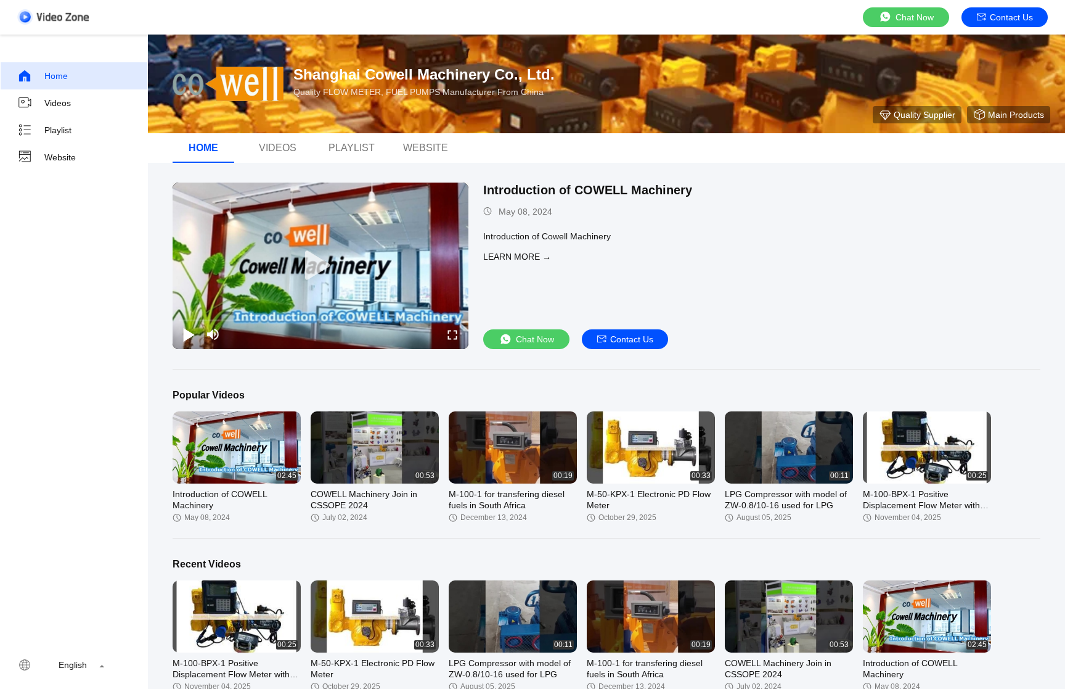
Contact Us (1011, 17)
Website (60, 157)
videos (277, 147)
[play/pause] (188, 334)
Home (56, 76)
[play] (320, 265)
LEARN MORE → (517, 257)
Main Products (1016, 115)
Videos (57, 103)
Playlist (57, 130)
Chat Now (915, 17)
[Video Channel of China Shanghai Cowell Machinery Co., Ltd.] (53, 17)
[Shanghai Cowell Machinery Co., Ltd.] (228, 83)
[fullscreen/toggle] (452, 334)
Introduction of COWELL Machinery (587, 190)
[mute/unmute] (213, 334)
